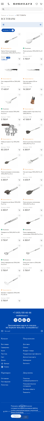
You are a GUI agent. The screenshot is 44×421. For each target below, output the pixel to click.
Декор (3, 360)
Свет (2, 357)
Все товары (5, 344)
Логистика (4, 385)
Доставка (26, 344)
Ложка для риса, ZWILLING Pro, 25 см (32, 52)
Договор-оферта (29, 389)
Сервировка (5, 348)
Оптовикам (5, 379)
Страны (6, 367)
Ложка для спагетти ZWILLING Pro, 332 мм (32, 263)
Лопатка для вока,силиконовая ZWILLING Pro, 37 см (32, 143)
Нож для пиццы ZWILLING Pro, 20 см (32, 173)
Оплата (25, 348)
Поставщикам (5, 382)
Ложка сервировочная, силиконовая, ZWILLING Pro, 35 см (33, 233)
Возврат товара (28, 351)
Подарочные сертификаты (32, 354)
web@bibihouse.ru (22, 316)
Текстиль (4, 354)
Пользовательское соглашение (29, 385)
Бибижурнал (27, 360)
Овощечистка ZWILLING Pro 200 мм (10, 233)
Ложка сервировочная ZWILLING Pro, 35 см (10, 263)
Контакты (26, 363)
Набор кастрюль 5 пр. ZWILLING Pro (10, 143)
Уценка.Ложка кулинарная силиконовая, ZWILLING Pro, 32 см (10, 52)
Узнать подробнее (17, 413)
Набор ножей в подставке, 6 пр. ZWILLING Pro (32, 112)
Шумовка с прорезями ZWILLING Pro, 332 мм (10, 294)
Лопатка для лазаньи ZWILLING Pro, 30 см (10, 112)
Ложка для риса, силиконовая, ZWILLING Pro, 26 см (31, 203)
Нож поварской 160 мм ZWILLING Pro (10, 82)
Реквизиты (26, 392)
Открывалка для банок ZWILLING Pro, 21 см (10, 203)
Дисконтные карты (29, 357)
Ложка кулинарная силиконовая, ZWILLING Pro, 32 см (10, 173)
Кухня (3, 351)
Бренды (6, 364)
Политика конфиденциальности (30, 380)
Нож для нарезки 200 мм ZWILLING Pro (30, 82)
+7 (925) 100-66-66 (22, 312)
